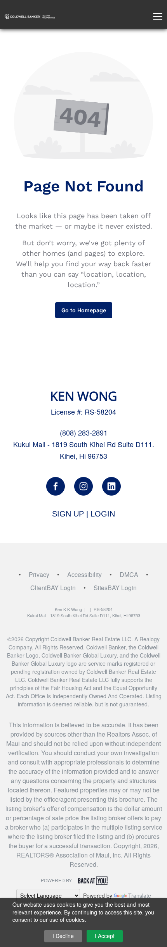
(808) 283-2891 (84, 432)
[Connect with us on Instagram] (83, 486)
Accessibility (84, 574)
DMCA (129, 574)
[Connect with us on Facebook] (55, 486)
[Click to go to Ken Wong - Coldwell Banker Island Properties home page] (30, 15)
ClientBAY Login (53, 587)
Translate (139, 895)
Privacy (39, 574)
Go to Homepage (83, 310)
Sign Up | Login (83, 514)
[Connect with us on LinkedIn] (111, 486)
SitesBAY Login (115, 587)
